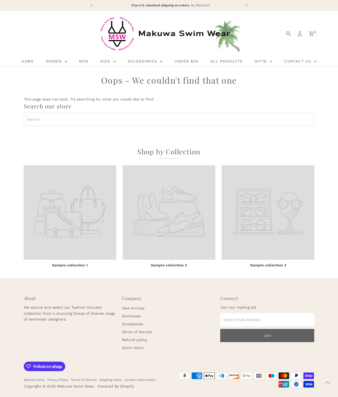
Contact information (140, 380)
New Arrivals (133, 308)
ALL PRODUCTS (226, 61)
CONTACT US (298, 61)
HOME (27, 61)
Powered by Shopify (115, 386)
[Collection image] (70, 212)
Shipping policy (111, 380)
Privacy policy (57, 380)
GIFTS (262, 61)
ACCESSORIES (143, 61)
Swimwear (131, 316)
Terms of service (84, 380)
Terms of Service (137, 332)
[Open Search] (288, 33)
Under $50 (186, 61)
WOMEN (54, 61)
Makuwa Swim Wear (75, 386)
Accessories (132, 324)
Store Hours (133, 348)
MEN (83, 61)
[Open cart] (311, 33)
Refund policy (134, 340)
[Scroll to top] (327, 382)
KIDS (106, 61)
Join (267, 335)
